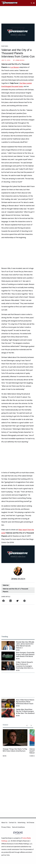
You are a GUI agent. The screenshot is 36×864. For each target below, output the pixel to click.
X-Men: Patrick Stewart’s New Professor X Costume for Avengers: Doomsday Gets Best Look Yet (25, 665)
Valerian (6, 585)
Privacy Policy (6, 827)
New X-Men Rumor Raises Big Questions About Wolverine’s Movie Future (25, 702)
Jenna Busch (19, 60)
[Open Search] (31, 3)
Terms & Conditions (18, 827)
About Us (4, 822)
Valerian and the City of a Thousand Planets (15, 590)
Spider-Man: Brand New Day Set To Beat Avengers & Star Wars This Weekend (25, 711)
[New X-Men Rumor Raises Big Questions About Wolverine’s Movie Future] (8, 703)
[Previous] (27, 725)
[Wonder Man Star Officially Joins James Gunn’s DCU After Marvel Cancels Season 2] (8, 645)
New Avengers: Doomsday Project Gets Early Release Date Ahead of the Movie (25, 654)
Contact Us (12, 822)
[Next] (31, 725)
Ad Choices (30, 822)
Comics (32, 756)
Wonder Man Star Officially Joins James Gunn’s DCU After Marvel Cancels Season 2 (25, 645)
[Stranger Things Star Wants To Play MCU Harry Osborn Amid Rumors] (15, 737)
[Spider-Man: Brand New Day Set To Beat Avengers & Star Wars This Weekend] (8, 713)
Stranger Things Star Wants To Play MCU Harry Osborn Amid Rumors (15, 750)
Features (4, 46)
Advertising (21, 822)
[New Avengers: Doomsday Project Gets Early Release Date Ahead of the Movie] (8, 656)
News (18, 650)
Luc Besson (14, 67)
